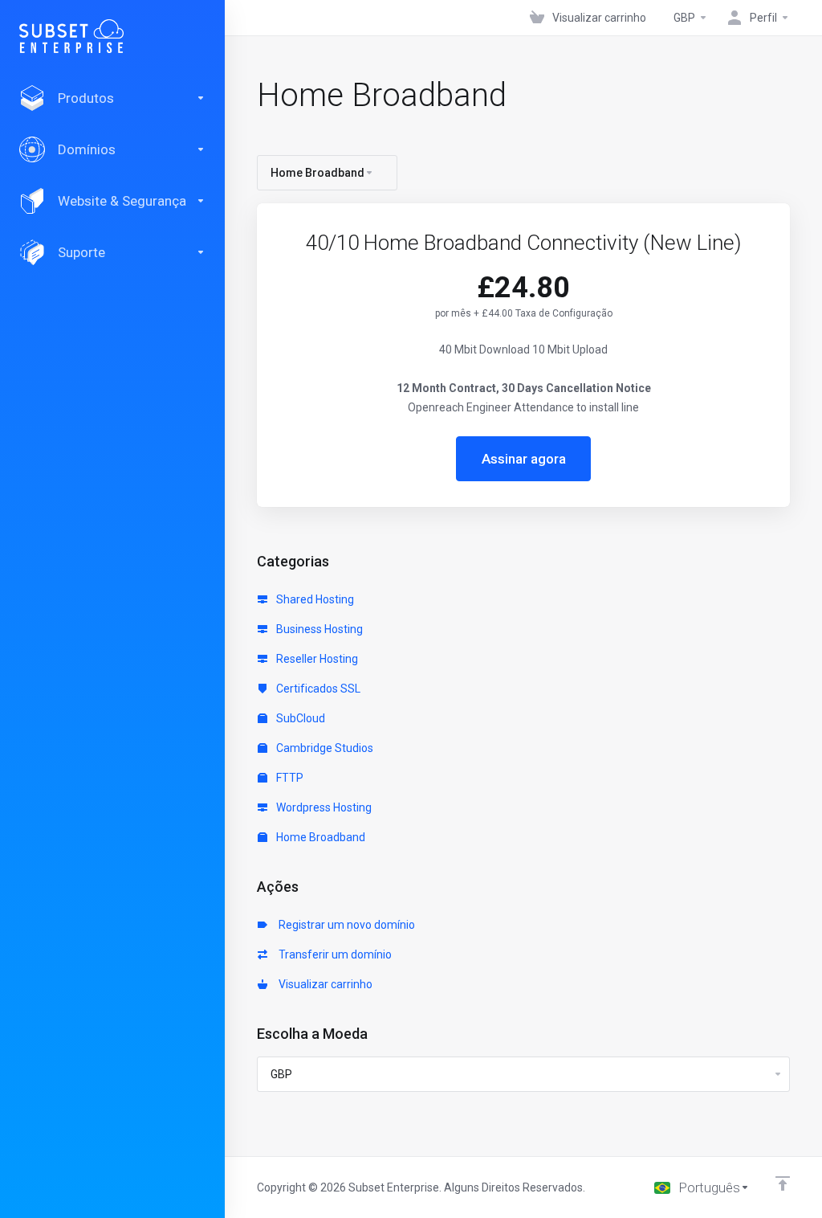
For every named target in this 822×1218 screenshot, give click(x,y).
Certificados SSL (317, 688)
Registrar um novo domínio (344, 924)
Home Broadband (319, 837)
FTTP (288, 777)
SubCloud (299, 718)
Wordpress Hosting (323, 807)
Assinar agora (524, 459)
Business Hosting (318, 629)
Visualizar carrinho (323, 984)
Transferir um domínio (333, 954)
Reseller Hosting (316, 658)
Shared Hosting (314, 599)
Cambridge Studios (323, 748)
